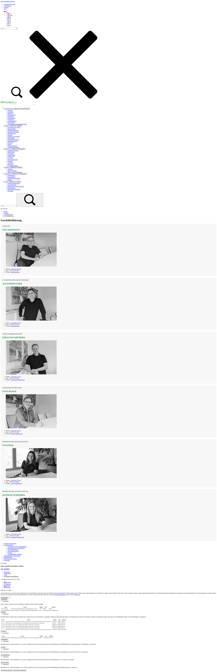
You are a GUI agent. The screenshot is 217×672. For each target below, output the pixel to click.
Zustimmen (5, 601)
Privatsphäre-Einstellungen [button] (11, 576)
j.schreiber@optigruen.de (17, 537)
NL (10, 17)
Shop (5, 9)
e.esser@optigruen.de (16, 483)
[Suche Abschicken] (17, 28)
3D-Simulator (7, 6)
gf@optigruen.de (15, 272)
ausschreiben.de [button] (5, 655)
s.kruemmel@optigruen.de (18, 380)
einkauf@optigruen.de (16, 433)
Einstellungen (4, 597)
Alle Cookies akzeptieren (20, 670)
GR (10, 22)
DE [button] (6, 12)
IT (9, 23)
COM (10, 15)
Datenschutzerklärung (60, 594)
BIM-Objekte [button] (4, 639)
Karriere (6, 7)
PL (10, 20)
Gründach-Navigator (9, 4)
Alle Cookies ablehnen (6, 670)
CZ (10, 25)
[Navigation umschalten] (34, 104)
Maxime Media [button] (5, 662)
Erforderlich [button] (4, 599)
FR (10, 18)
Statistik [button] (3, 612)
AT (10, 13)
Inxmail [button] (3, 647)
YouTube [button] (3, 631)
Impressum (77, 594)
